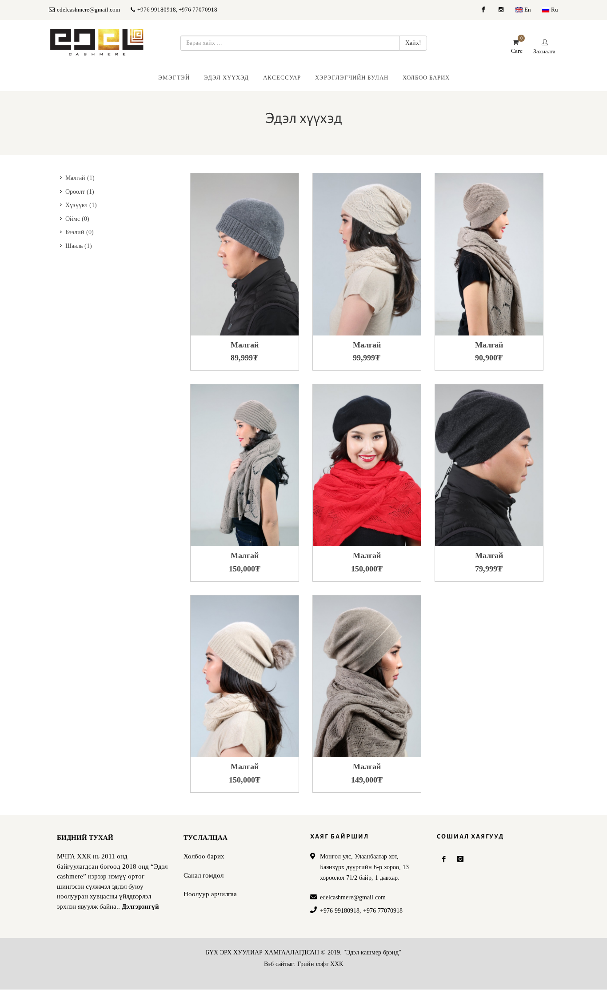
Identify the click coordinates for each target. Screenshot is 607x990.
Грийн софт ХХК (320, 964)
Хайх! (413, 43)
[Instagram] (501, 10)
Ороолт (79, 191)
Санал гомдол (204, 875)
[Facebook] (483, 10)
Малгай (80, 178)
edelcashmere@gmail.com (88, 9)
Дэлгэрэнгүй (140, 906)
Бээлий (79, 232)
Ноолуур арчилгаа (210, 894)
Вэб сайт (275, 964)
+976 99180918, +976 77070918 (176, 9)
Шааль (78, 246)
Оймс (77, 219)
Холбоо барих (204, 856)
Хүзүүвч (81, 205)
